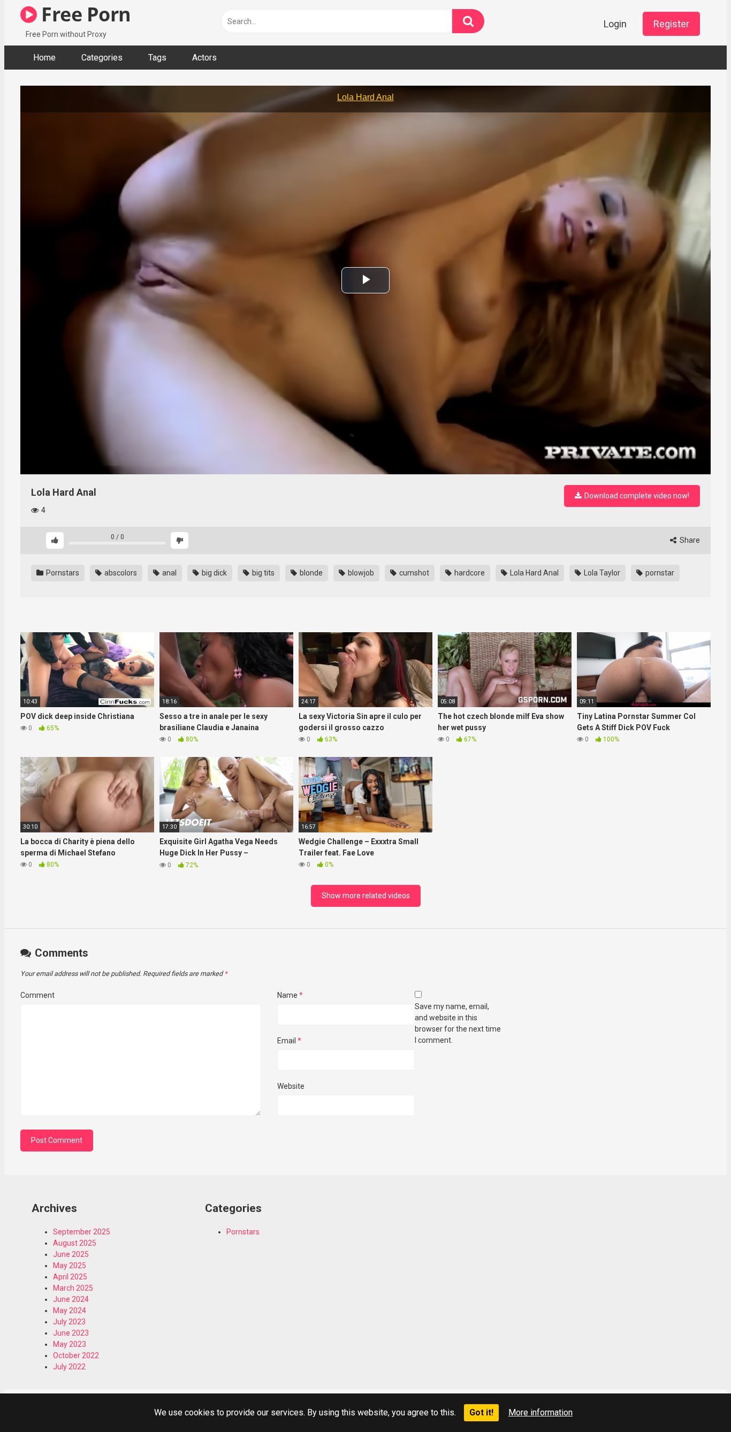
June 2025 (71, 1254)
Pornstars (61, 573)
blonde (310, 573)
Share (689, 540)
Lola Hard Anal (533, 573)
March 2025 (73, 1288)
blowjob (360, 573)
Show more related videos (366, 895)
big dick (213, 573)
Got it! (481, 1412)
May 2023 (69, 1344)
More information (540, 1412)
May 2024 (69, 1310)
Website (290, 1086)
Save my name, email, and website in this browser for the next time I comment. (458, 1023)
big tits (262, 573)
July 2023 (69, 1321)
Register (671, 23)
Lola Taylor (601, 573)
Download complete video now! (636, 495)
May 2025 (69, 1265)
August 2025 (74, 1243)
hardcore (469, 573)
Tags (157, 57)
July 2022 (69, 1366)
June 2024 (71, 1299)
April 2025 (70, 1276)
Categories (102, 57)
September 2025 (81, 1232)
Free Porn (84, 14)
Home (44, 57)
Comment (37, 995)
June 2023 (71, 1333)
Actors (204, 57)
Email (289, 1040)
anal (169, 573)
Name (290, 995)
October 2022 (76, 1355)
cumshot (413, 573)
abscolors (120, 573)
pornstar (659, 573)
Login (615, 23)
